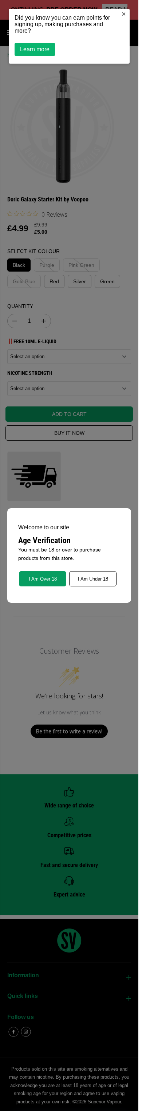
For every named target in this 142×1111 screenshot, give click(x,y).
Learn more (35, 49)
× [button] (124, 14)
